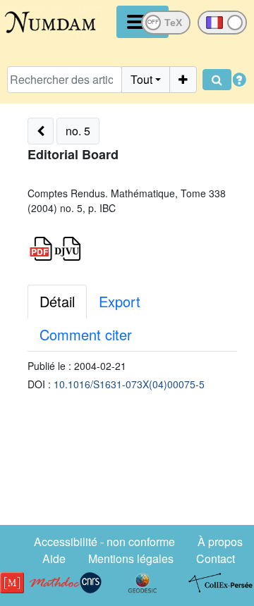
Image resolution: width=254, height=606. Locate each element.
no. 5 (78, 131)
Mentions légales (131, 558)
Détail (57, 301)
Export (119, 301)
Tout (141, 79)
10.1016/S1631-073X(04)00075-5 (129, 384)
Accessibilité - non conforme (104, 541)
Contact (215, 558)
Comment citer (86, 334)
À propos (220, 541)
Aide (54, 558)
